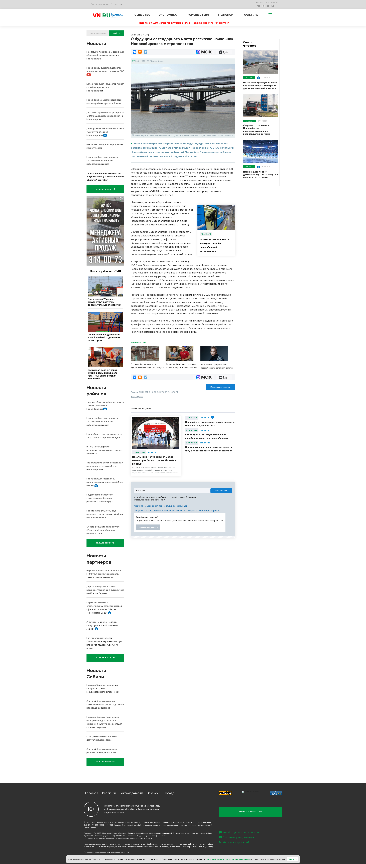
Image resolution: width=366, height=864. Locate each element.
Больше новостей (105, 189)
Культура (251, 14)
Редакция (109, 793)
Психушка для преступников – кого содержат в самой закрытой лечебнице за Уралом (176, 510)
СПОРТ (248, 167)
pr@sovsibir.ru (123, 839)
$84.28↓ (118, 4)
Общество (142, 14)
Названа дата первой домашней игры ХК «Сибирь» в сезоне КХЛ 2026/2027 (260, 174)
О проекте (91, 793)
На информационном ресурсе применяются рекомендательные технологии (115, 844)
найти (116, 33)
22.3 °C (109, 4)
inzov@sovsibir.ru (159, 836)
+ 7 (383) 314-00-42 (119, 836)
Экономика (168, 14)
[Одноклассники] (140, 52)
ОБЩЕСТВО (152, 452)
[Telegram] (145, 52)
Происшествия (197, 14)
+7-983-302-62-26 (145, 839)
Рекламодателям (131, 793)
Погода (169, 793)
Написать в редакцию (251, 812)
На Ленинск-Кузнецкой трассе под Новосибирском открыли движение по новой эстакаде (260, 85)
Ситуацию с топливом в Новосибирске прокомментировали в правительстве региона (256, 129)
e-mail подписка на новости (241, 832)
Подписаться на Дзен (148, 527)
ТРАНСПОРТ (249, 77)
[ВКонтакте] (134, 52)
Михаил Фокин (157, 61)
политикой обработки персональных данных (228, 859)
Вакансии (153, 793)
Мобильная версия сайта (235, 842)
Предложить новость (220, 387)
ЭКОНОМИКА (249, 121)
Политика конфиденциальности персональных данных (106, 852)
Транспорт (226, 14)
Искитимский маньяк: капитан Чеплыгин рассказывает (160, 506)
